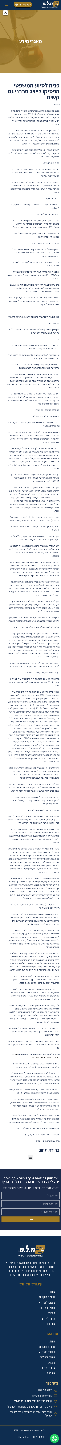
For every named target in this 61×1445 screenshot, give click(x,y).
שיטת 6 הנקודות (47, 1346)
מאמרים (51, 1362)
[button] (6, 4)
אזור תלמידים (48, 1368)
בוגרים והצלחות (47, 1357)
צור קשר (51, 1373)
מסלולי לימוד (48, 1352)
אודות (52, 1341)
